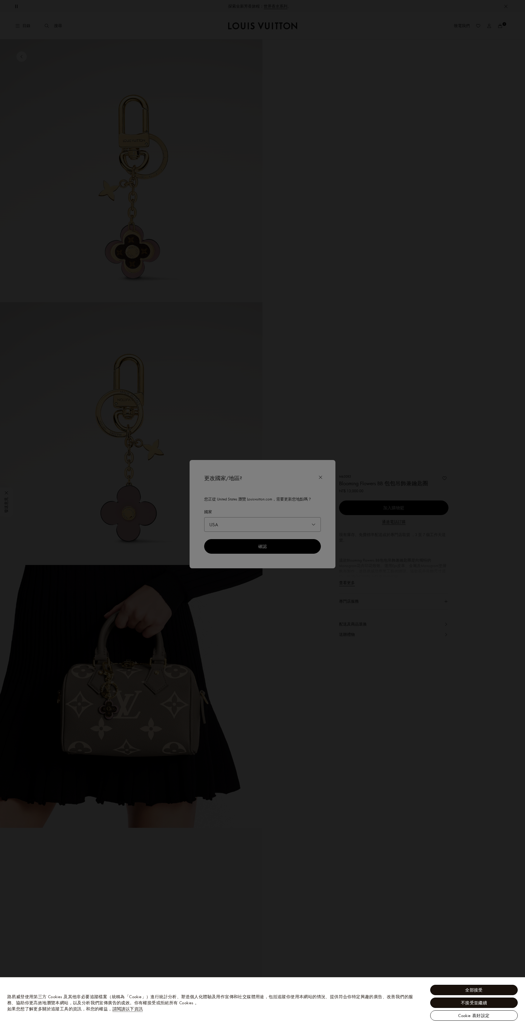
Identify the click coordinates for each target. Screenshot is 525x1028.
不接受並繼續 (474, 1002)
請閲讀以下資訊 (127, 1009)
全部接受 (474, 990)
